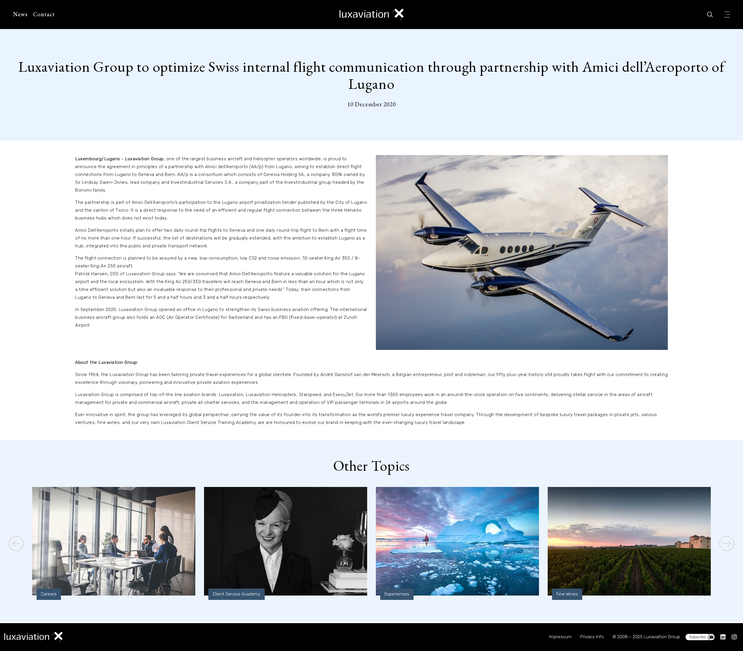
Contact (44, 14)
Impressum (560, 636)
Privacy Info (592, 636)
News (20, 14)
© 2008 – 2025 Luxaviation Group (646, 636)
